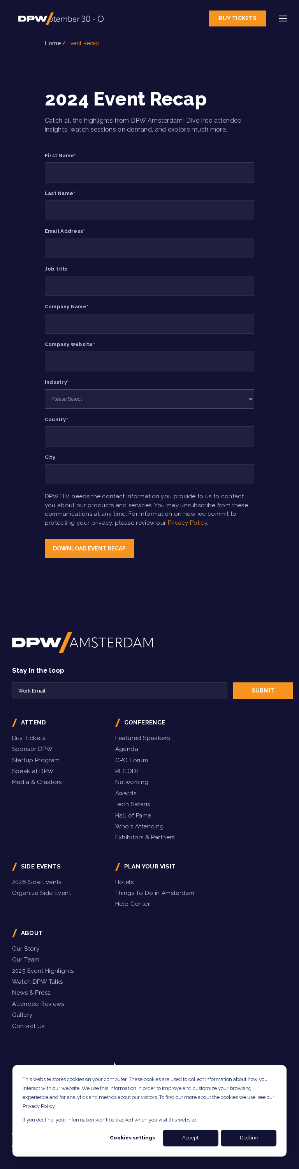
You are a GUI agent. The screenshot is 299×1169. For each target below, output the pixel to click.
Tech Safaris (132, 804)
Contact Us (28, 1026)
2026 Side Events (37, 882)
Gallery (22, 1014)
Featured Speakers (142, 738)
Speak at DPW (33, 771)
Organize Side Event (41, 893)
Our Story (25, 948)
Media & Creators (37, 782)
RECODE (127, 771)
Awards (125, 793)
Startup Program (36, 760)
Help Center (132, 903)
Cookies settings (132, 1138)
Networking (132, 782)
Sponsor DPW (32, 748)
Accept (190, 1138)
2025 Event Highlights (43, 970)
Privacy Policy (187, 522)
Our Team (26, 959)
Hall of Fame (133, 815)
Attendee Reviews (38, 1003)
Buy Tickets (238, 18)
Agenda (126, 748)
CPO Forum (131, 760)
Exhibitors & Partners (145, 837)
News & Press (31, 992)
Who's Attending (139, 826)
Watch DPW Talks (37, 981)
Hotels (124, 882)
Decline (249, 1138)
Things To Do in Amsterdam (155, 893)
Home (53, 43)
